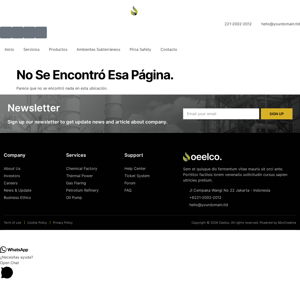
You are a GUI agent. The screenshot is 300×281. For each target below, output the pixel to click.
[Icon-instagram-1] (29, 32)
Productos (58, 49)
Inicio (9, 49)
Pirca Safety (140, 49)
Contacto (169, 49)
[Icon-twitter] (17, 32)
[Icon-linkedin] (41, 32)
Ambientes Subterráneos (98, 49)
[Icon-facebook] (6, 32)
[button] (8, 238)
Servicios (31, 49)
